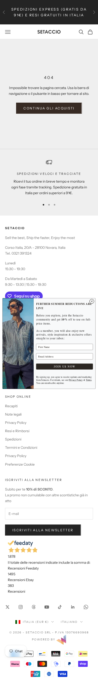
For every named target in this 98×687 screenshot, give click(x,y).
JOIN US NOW (64, 366)
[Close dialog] (91, 301)
